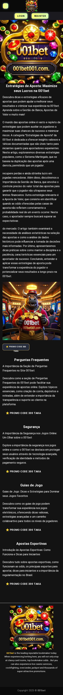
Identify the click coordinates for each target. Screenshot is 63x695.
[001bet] (31, 6)
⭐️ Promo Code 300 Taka (16, 348)
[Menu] (5, 6)
